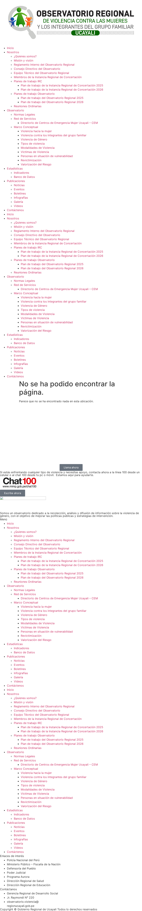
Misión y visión (23, 60)
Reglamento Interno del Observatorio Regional (44, 64)
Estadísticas (15, 168)
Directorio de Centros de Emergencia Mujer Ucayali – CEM (59, 123)
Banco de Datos (24, 177)
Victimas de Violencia (35, 152)
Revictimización (31, 160)
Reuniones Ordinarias (27, 106)
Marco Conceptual (26, 127)
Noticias (19, 185)
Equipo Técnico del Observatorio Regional (41, 73)
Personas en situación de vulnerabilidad (47, 156)
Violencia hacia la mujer (36, 131)
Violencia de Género (34, 139)
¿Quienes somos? (25, 56)
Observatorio (15, 110)
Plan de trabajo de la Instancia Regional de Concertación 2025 (62, 85)
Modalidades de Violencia (38, 147)
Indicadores (21, 172)
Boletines (20, 193)
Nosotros (13, 52)
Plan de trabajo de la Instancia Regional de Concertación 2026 (62, 89)
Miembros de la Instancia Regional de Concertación (48, 77)
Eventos (19, 189)
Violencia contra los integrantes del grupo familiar (53, 135)
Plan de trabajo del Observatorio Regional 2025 (52, 98)
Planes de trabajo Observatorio (34, 93)
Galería (18, 201)
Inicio (10, 48)
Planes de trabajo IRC (28, 81)
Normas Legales (24, 114)
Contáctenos (15, 210)
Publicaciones (16, 181)
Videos (18, 206)
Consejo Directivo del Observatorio (37, 68)
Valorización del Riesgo (36, 164)
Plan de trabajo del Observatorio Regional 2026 (52, 102)
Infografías (21, 197)
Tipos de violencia (33, 143)
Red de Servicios (25, 118)
